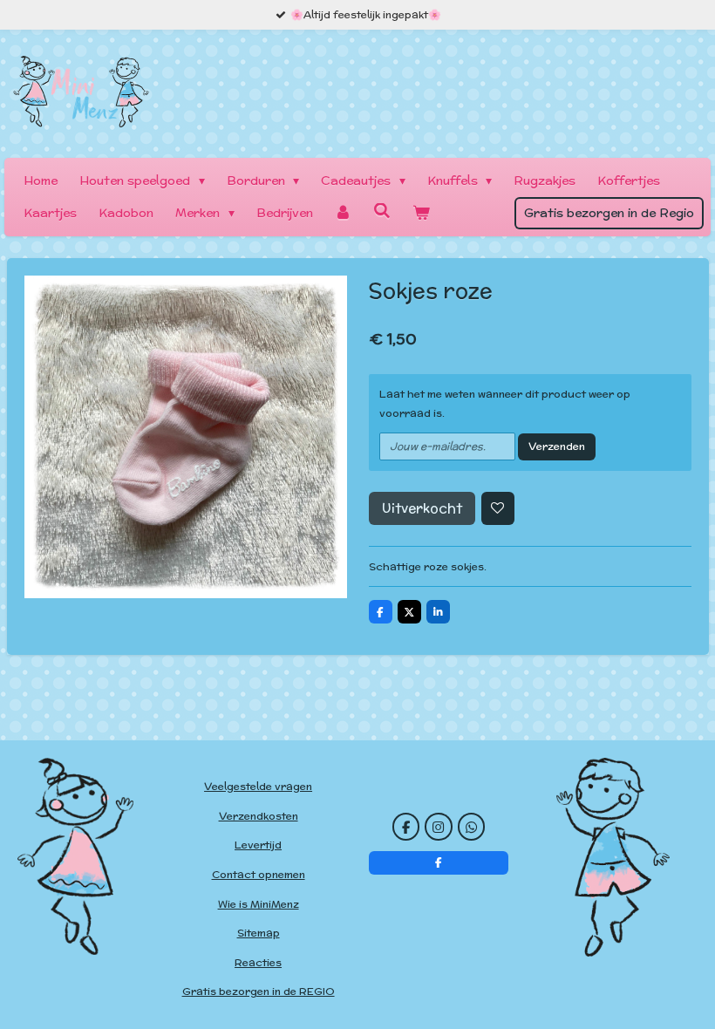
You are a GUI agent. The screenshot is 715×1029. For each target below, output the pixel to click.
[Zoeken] (382, 211)
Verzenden (556, 446)
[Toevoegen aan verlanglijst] (497, 508)
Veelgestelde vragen (258, 786)
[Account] (343, 213)
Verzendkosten (258, 815)
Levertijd (258, 844)
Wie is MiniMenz (258, 903)
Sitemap (258, 932)
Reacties (258, 962)
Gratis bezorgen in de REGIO (258, 991)
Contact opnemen (258, 874)
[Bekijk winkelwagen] (421, 213)
